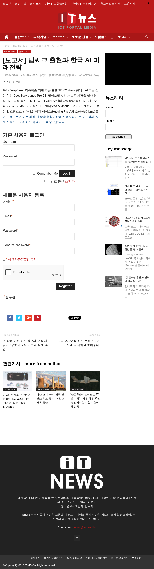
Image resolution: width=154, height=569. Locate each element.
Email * (109, 120)
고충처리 (129, 3)
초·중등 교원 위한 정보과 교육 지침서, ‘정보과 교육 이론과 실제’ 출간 (25, 345)
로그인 (7, 3)
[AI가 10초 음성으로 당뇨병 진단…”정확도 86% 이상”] (113, 189)
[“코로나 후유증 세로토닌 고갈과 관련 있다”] (113, 221)
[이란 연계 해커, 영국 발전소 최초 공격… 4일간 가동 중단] (51, 381)
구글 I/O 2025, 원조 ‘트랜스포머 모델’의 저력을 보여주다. (79, 343)
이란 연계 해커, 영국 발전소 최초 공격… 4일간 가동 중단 (50, 398)
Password (10, 156)
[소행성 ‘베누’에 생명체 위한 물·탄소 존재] (113, 249)
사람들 (99, 37)
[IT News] (77, 21)
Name (109, 107)
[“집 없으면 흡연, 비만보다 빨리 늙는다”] (113, 281)
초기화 (70, 181)
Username (10, 142)
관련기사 (11, 363)
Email (8, 216)
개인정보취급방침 (56, 3)
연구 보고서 (118, 37)
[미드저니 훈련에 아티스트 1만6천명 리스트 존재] (113, 161)
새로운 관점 (80, 37)
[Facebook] (148, 3)
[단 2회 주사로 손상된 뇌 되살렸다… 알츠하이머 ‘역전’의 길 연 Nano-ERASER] (17, 381)
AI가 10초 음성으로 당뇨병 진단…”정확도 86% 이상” (138, 190)
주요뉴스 (59, 37)
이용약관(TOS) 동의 (22, 259)
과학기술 (39, 37)
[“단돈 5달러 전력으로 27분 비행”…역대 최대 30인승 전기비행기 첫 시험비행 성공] (85, 381)
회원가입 (20, 3)
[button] (146, 37)
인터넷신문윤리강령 (84, 3)
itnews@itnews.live (85, 527)
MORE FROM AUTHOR (42, 363)
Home (6, 45)
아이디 (8, 201)
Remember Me (47, 173)
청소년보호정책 (110, 3)
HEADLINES (20, 45)
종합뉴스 (20, 37)
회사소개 (35, 3)
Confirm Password (17, 245)
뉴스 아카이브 (74, 558)
